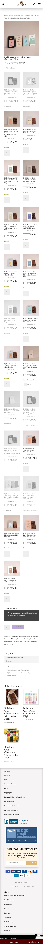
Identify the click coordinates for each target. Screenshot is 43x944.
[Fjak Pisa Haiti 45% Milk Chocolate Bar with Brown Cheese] (12, 569)
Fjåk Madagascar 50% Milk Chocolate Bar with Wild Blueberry (30, 226)
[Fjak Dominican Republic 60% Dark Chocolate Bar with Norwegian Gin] (12, 439)
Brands (6, 909)
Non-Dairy (23, 642)
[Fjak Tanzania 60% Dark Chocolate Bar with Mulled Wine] (31, 523)
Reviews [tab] (9, 661)
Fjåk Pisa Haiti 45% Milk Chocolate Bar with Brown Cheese (10, 580)
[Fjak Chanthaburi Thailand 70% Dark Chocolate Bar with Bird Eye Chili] (12, 119)
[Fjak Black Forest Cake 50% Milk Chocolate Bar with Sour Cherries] (31, 484)
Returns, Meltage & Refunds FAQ (15, 797)
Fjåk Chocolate (34, 636)
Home (6, 15)
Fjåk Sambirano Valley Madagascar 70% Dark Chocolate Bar (30, 320)
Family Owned (8, 642)
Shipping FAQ (8, 793)
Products (7, 913)
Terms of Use (3, 938)
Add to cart (18, 627)
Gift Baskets (8, 904)
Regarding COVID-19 (11, 810)
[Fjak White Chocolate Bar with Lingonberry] (12, 308)
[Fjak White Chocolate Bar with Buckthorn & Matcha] (12, 484)
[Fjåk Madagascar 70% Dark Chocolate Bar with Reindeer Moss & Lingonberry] (12, 168)
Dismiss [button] (36, 942)
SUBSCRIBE (31, 863)
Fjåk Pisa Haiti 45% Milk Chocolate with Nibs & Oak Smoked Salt (29, 274)
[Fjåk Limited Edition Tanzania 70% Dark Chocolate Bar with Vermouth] (12, 80)
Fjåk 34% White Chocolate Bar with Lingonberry (10, 320)
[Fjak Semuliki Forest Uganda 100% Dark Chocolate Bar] (12, 262)
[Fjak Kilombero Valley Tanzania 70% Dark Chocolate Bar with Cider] (31, 399)
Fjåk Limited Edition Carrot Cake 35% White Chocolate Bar (12, 410)
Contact (6, 788)
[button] (39, 4)
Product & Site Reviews (11, 806)
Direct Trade (33, 639)
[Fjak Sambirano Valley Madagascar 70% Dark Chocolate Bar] (31, 308)
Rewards (7, 931)
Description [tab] (10, 654)
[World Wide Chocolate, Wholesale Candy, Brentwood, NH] (16, 821)
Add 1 (29, 385)
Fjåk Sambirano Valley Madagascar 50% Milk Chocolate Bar (11, 535)
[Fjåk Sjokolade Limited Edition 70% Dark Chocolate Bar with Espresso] (31, 168)
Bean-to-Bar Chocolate (23, 639)
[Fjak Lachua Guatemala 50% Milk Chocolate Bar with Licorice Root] (12, 215)
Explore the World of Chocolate (14, 896)
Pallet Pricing (8, 922)
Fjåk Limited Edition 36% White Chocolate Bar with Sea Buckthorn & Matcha (11, 496)
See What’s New (9, 900)
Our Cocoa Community (11, 814)
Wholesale (7, 917)
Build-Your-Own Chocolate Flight (23, 15)
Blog (5, 780)
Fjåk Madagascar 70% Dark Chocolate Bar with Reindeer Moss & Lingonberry (11, 180)
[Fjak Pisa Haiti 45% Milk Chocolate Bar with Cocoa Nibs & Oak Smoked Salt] (31, 262)
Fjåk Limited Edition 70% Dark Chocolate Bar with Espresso (29, 179)
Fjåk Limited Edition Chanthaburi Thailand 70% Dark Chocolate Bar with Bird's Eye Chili (11, 133)
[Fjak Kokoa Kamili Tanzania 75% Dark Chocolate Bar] (12, 354)
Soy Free (10, 644)
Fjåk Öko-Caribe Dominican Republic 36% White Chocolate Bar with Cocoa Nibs (30, 92)
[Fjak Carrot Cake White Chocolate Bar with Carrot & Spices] (12, 399)
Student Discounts (10, 926)
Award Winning (11, 639)
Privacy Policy (12, 938)
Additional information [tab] (14, 657)
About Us (7, 775)
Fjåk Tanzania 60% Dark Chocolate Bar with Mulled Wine (29, 535)
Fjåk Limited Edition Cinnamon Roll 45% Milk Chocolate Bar (29, 131)
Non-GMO (30, 642)
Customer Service (10, 784)
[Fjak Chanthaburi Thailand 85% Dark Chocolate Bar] (31, 439)
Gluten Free (16, 642)
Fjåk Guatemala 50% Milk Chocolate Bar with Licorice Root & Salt (11, 227)
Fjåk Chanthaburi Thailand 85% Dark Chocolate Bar (29, 450)
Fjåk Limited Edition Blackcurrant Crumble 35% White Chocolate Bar (30, 366)
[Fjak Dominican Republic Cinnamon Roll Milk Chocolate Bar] (31, 119)
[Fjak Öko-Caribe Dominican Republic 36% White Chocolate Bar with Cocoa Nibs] (31, 80)
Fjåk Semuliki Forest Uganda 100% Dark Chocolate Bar (10, 273)
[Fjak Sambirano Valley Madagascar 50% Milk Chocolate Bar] (12, 523)
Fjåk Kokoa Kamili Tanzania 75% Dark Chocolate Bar (10, 365)
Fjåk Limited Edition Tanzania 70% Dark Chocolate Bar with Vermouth (11, 92)
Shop (10, 15)
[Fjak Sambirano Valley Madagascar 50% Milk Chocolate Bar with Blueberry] (31, 215)
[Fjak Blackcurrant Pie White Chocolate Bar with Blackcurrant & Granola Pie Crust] (31, 354)
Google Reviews (9, 801)
